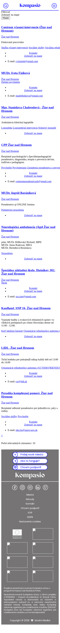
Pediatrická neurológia (12, 210)
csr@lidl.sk (21, 381)
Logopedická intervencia (25, 127)
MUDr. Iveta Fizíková (15, 73)
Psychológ (6, 167)
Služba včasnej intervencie (14, 47)
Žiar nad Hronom (10, 36)
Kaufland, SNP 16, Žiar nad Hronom (26, 308)
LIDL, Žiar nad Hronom (17, 348)
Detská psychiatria (10, 82)
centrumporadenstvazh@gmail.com (33, 181)
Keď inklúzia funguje (12, 331)
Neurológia (7, 253)
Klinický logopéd (47, 127)
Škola (4, 282)
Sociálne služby (36, 47)
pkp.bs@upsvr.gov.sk (26, 430)
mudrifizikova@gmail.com (29, 95)
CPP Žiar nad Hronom (16, 145)
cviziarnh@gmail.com (27, 61)
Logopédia (6, 127)
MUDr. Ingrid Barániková (18, 193)
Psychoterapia (19, 167)
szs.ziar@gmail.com (26, 296)
